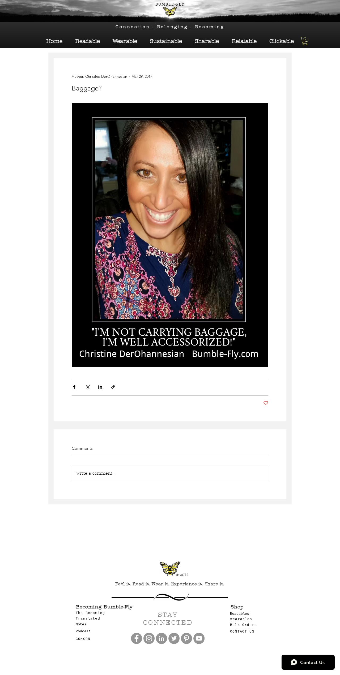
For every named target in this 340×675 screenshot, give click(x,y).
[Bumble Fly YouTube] (199, 638)
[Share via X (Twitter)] (87, 386)
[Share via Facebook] (74, 386)
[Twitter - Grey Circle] (174, 638)
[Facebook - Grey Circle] (136, 638)
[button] (305, 41)
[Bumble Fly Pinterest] (186, 638)
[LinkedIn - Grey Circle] (161, 638)
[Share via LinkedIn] (100, 386)
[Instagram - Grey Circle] (149, 638)
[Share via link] (113, 386)
